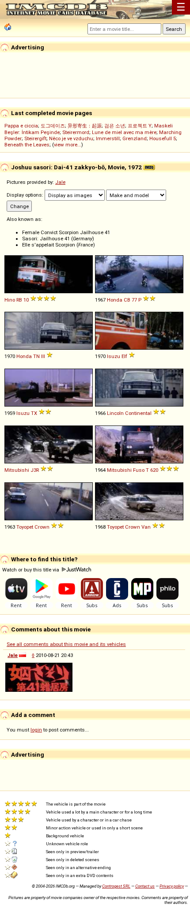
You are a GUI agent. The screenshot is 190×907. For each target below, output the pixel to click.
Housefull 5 (162, 138)
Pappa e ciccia (21, 126)
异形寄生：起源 (85, 126)
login (36, 730)
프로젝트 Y (140, 126)
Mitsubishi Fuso (125, 470)
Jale (60, 182)
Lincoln (115, 413)
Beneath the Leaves (26, 145)
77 (134, 300)
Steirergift (35, 138)
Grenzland (134, 138)
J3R (34, 470)
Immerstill (108, 138)
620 (154, 470)
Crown (41, 527)
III (43, 356)
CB (127, 300)
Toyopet (24, 527)
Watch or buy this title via (31, 570)
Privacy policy (172, 886)
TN (36, 356)
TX (34, 413)
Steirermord (75, 132)
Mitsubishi (16, 470)
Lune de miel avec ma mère (124, 132)
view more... (67, 145)
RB (19, 300)
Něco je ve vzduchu (71, 138)
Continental (138, 413)
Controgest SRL (116, 886)
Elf (124, 356)
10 (26, 300)
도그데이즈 (53, 126)
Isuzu (113, 356)
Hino (9, 300)
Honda (114, 300)
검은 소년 (114, 126)
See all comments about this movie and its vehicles (66, 644)
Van (146, 527)
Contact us (145, 886)
